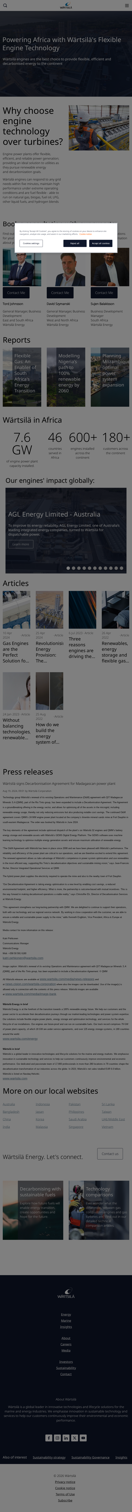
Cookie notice (85, 234)
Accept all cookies (100, 243)
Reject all (74, 243)
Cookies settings (31, 243)
